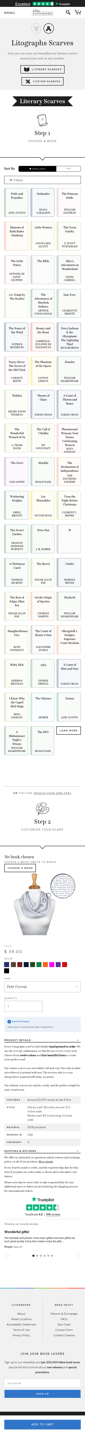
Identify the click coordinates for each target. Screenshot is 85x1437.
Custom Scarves (47, 81)
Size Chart (64, 1324)
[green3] (39, 964)
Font (7, 978)
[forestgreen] (33, 964)
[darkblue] (26, 964)
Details (17, 1040)
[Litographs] (42, 12)
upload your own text (52, 793)
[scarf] (49, 28)
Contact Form (64, 1330)
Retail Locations (21, 1319)
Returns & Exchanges (64, 1313)
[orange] (45, 964)
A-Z (68, 168)
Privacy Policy (21, 1335)
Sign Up (42, 1393)
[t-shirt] (36, 28)
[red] (64, 964)
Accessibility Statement (21, 1324)
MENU (9, 13)
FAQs (64, 1319)
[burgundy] (20, 964)
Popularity (39, 169)
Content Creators (64, 1335)
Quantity (10, 998)
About (21, 1313)
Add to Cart (42, 1424)
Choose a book (20, 868)
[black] (7, 971)
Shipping (20, 1151)
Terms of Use (21, 1330)
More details (46, 1161)
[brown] (13, 964)
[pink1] (52, 964)
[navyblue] (7, 964)
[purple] (58, 964)
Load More (69, 730)
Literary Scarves (47, 69)
